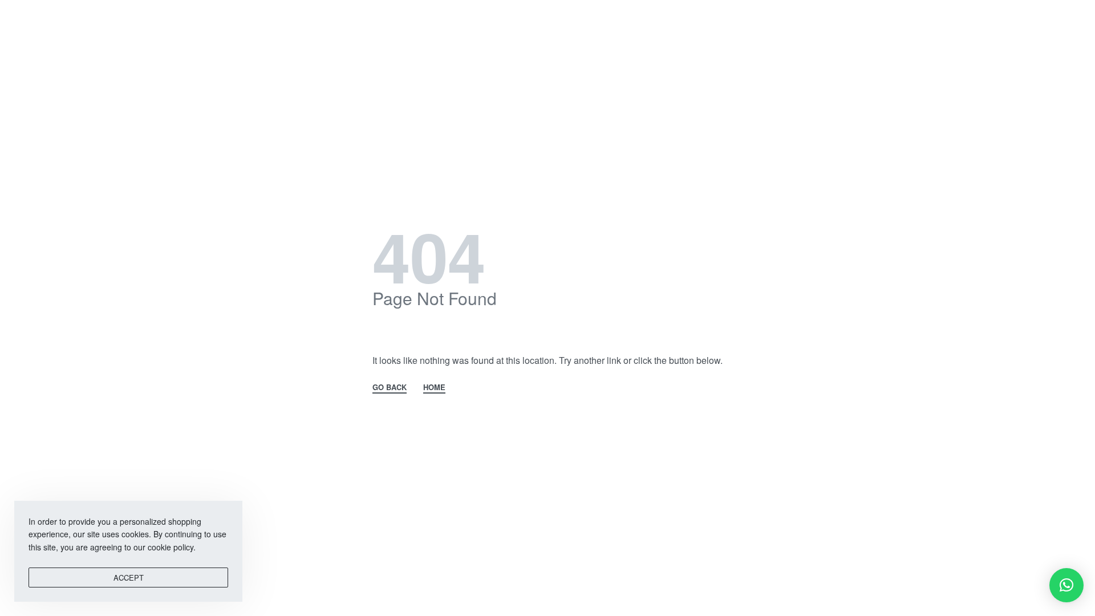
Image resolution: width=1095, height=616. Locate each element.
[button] (1066, 585)
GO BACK (389, 387)
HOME (434, 387)
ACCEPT (128, 577)
